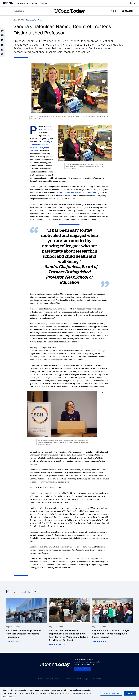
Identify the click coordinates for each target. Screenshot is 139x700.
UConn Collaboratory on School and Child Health (77, 192)
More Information (111, 693)
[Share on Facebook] (2, 49)
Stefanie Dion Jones (34, 20)
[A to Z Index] (135, 3)
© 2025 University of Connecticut (49, 679)
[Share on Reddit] (2, 54)
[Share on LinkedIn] (2, 45)
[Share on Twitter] (2, 40)
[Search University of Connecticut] (131, 3)
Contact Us (78, 664)
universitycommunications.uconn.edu (87, 662)
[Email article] (2, 35)
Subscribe (83, 669)
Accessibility (97, 679)
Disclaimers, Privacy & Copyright (77, 679)
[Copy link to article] (2, 30)
